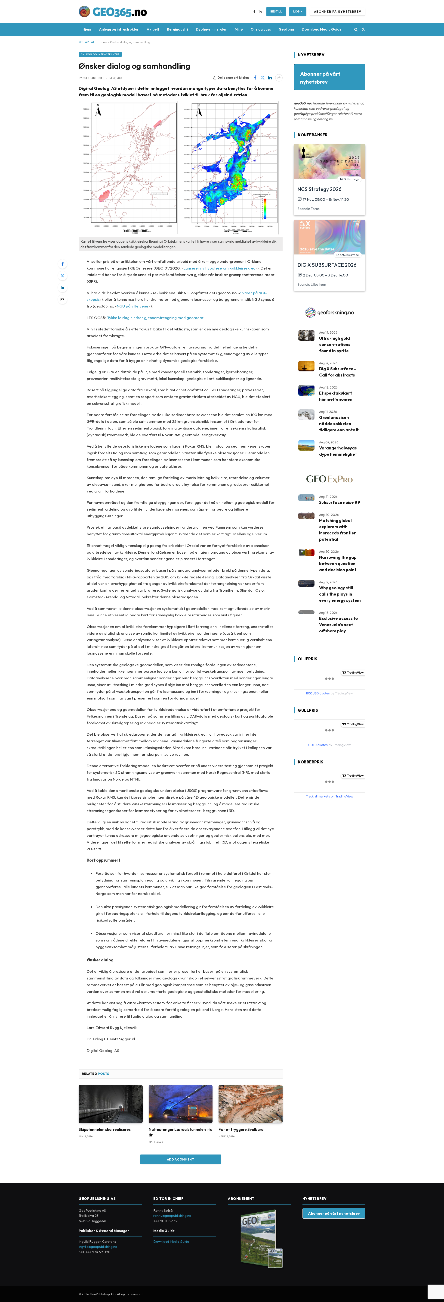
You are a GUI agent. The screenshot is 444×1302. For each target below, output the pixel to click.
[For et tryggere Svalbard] (251, 1104)
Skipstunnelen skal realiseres (105, 1129)
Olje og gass (261, 29)
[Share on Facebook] (255, 78)
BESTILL (276, 11)
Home (103, 42)
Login (297, 11)
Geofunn (286, 29)
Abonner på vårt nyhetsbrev (334, 1213)
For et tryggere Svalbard (241, 1129)
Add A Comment (180, 1159)
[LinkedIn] (62, 287)
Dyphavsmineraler (211, 29)
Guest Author (92, 78)
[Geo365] (113, 11)
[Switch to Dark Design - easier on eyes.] (363, 29)
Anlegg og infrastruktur (119, 29)
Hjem (87, 29)
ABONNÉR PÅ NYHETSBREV (337, 11)
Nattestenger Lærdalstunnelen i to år (181, 1132)
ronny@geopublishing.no (172, 1215)
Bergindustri (177, 29)
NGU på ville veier (133, 306)
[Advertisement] (328, 879)
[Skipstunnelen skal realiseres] (111, 1104)
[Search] (356, 29)
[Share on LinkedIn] (269, 78)
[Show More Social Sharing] (279, 78)
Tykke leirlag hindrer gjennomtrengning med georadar (155, 317)
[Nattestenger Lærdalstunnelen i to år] (181, 1104)
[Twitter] (62, 275)
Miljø (239, 29)
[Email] (62, 299)
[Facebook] (62, 264)
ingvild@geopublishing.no (98, 1246)
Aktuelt (153, 29)
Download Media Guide (322, 29)
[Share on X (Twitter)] (262, 78)
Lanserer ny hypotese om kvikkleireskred (219, 268)
